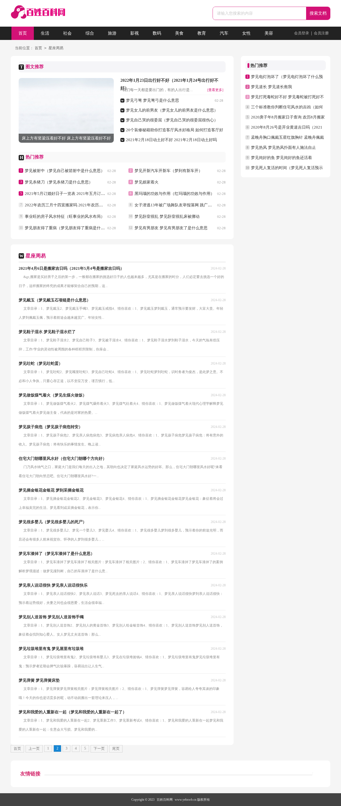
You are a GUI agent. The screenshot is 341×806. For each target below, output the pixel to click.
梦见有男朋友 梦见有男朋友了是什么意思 (171, 228)
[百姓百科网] (38, 15)
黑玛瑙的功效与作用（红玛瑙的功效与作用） (174, 193)
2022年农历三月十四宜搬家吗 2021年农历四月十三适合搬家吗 (80, 205)
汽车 (224, 33)
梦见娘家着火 (147, 182)
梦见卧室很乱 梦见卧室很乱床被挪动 (167, 216)
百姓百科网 (165, 799)
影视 (134, 33)
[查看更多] (215, 90)
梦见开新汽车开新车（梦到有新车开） (168, 171)
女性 (246, 33)
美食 (179, 33)
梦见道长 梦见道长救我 (271, 87)
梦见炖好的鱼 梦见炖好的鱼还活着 (281, 158)
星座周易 (55, 48)
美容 (269, 33)
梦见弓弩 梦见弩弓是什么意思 (152, 100)
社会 (67, 33)
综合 (90, 33)
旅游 (112, 33)
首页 (22, 33)
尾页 (116, 749)
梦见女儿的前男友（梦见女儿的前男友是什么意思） (172, 110)
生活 (45, 33)
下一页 (99, 749)
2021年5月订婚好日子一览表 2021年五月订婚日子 (69, 193)
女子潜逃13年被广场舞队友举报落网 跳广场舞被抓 (179, 205)
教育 (201, 33)
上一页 (34, 749)
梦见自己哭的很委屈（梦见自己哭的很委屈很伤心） (172, 120)
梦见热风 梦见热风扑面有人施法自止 (283, 147)
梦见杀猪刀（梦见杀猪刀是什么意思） (59, 182)
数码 (157, 33)
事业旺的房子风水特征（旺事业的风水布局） (65, 216)
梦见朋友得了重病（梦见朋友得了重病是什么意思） (71, 228)
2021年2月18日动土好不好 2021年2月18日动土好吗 (171, 140)
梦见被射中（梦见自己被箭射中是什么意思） (65, 171)
